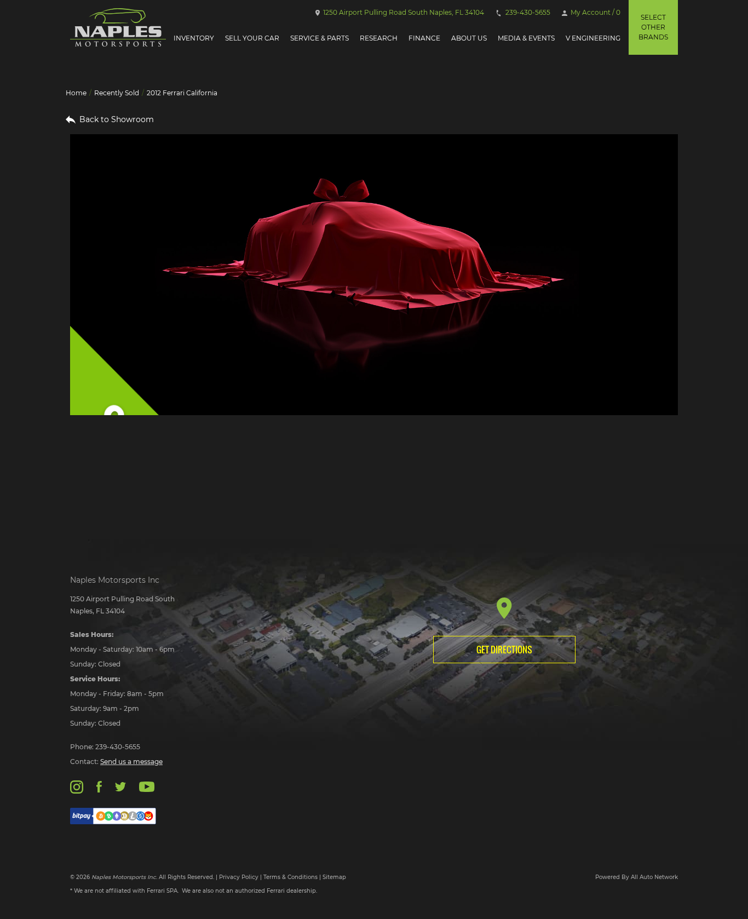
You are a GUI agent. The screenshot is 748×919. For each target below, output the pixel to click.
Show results (140, 472)
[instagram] (76, 786)
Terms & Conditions (290, 877)
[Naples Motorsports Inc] (118, 27)
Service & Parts (319, 38)
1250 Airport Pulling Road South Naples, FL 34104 (402, 12)
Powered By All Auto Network (636, 877)
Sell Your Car (252, 38)
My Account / (594, 12)
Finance (424, 38)
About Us (469, 38)
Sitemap (334, 877)
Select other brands (653, 27)
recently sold (116, 93)
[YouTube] (146, 786)
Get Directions (504, 649)
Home (76, 93)
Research (379, 38)
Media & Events (526, 38)
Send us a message (131, 761)
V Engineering (593, 38)
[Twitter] (120, 786)
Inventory (194, 38)
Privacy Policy (238, 877)
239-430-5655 (527, 12)
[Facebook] (98, 786)
